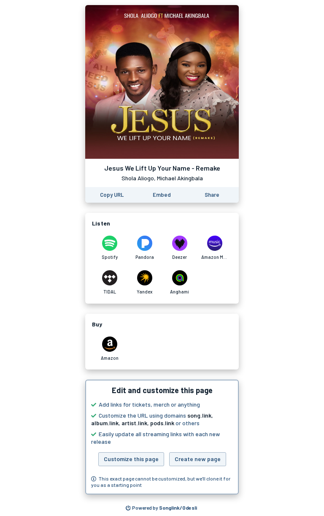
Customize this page (131, 458)
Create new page (198, 458)
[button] (162, 437)
